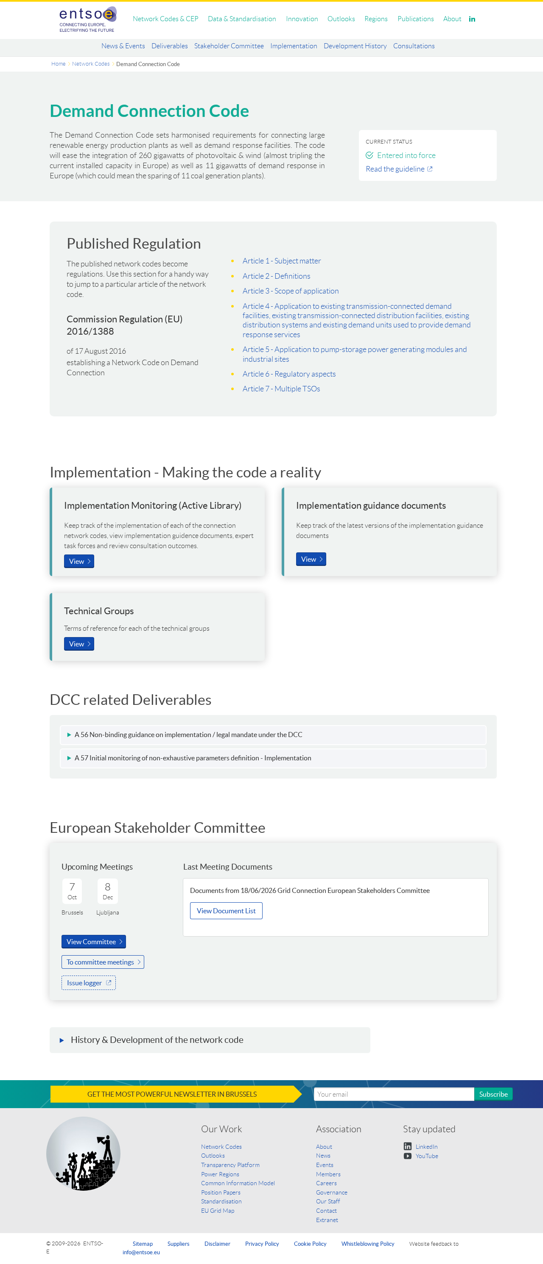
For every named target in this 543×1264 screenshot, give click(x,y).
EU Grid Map (217, 1210)
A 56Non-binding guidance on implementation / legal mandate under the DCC (188, 734)
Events (324, 1164)
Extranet (327, 1220)
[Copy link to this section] (312, 735)
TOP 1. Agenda (224, 933)
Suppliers (179, 1244)
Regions (376, 18)
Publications (415, 18)
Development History (355, 46)
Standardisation (221, 1201)
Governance (331, 1192)
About (452, 18)
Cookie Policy (310, 1244)
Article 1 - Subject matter (282, 261)
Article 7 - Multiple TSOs (281, 389)
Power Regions (220, 1174)
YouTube (426, 1156)
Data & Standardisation (242, 18)
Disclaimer (217, 1244)
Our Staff (328, 1201)
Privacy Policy (262, 1244)
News (323, 1155)
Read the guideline (395, 169)
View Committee (91, 941)
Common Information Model (238, 1183)
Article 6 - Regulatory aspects (289, 374)
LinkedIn (426, 1146)
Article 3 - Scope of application (291, 291)
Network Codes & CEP (166, 18)
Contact (326, 1210)
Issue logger (84, 983)
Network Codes (91, 64)
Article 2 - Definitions (277, 276)
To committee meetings (100, 962)
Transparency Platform (230, 1164)
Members (328, 1174)
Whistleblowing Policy (368, 1244)
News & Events (123, 46)
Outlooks (341, 18)
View (76, 561)
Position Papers (221, 1192)
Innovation (302, 18)
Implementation (293, 46)
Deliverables (169, 46)
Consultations (414, 46)
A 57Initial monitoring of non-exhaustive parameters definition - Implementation (194, 758)
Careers (326, 1183)
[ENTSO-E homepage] (88, 19)
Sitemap (143, 1244)
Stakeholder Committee (229, 46)
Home (58, 64)
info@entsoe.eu (141, 1252)
